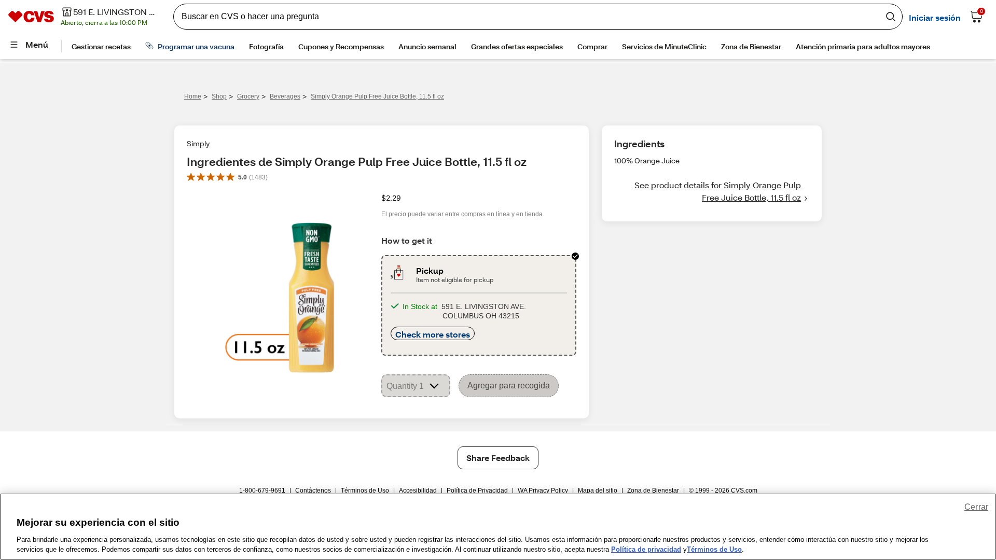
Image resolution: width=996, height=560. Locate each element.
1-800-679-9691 (262, 490)
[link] (711, 191)
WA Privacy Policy (543, 490)
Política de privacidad (646, 549)
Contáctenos (313, 490)
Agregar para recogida (508, 385)
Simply (198, 143)
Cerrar (976, 506)
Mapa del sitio (597, 490)
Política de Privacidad (477, 490)
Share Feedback (498, 457)
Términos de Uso (365, 490)
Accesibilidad (418, 490)
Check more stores (432, 334)
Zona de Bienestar (653, 490)
